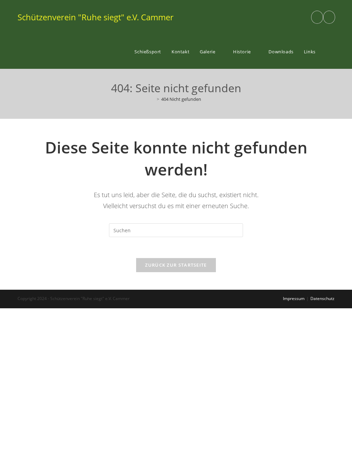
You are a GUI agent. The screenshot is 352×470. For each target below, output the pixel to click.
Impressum (294, 298)
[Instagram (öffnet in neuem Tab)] (329, 17)
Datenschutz (322, 298)
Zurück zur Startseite (176, 265)
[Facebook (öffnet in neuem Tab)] (317, 17)
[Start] (153, 99)
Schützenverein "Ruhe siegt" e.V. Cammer (96, 17)
